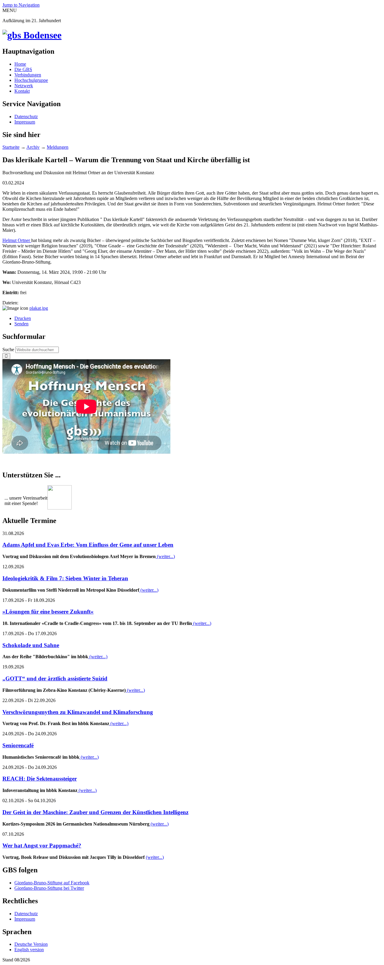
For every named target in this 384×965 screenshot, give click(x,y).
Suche (8, 349)
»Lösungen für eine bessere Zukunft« (48, 611)
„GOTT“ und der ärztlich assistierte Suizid (54, 678)
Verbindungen (27, 74)
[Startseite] (32, 35)
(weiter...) (165, 556)
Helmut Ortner (16, 240)
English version (29, 949)
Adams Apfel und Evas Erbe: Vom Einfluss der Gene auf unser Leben (87, 545)
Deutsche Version (31, 944)
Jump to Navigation (21, 4)
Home (20, 64)
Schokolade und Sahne (30, 645)
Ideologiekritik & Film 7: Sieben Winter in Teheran (65, 578)
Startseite (11, 147)
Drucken (22, 318)
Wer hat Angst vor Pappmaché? (41, 845)
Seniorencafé (18, 745)
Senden (21, 323)
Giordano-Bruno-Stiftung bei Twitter (49, 888)
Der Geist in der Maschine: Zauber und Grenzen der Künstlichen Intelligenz (95, 812)
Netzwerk (23, 85)
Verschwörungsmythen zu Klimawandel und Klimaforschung (77, 712)
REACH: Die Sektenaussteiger (39, 778)
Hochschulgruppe (31, 80)
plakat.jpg (38, 308)
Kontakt (22, 91)
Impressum (24, 121)
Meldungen (57, 147)
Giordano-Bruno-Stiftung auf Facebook (51, 882)
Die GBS (23, 69)
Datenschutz (26, 116)
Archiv (33, 147)
